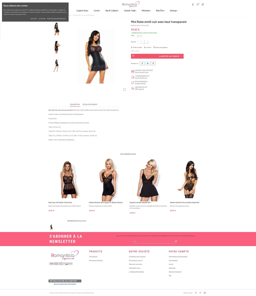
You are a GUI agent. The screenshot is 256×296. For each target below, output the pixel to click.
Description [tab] (75, 104)
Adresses (172, 268)
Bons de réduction (175, 272)
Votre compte (179, 251)
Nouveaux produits (96, 260)
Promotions (93, 257)
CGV (65, 293)
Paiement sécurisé (135, 264)
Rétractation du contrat (63, 281)
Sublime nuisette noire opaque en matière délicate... (106, 203)
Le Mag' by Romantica (136, 272)
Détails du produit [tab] (90, 104)
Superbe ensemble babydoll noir (140, 203)
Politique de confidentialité (82, 293)
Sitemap (92, 293)
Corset (97, 10)
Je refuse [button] (42, 19)
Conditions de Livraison (137, 257)
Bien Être (161, 10)
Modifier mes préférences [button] (56, 19)
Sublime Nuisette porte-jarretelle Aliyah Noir (184, 203)
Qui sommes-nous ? (136, 260)
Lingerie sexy (82, 10)
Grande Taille (130, 10)
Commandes (173, 260)
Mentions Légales (71, 293)
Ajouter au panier (169, 56)
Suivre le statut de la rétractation (65, 284)
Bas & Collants (113, 10)
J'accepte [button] (33, 19)
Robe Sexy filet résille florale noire (60, 203)
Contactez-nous (134, 268)
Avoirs (171, 264)
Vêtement (147, 10)
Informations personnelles (178, 257)
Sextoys (174, 10)
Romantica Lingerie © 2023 (56, 293)
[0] (198, 4)
